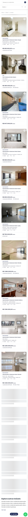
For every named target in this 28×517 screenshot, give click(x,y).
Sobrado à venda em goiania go (8, 507)
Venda (4, 7)
